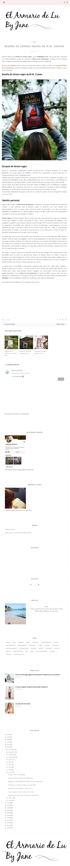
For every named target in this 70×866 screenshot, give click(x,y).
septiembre (11, 757)
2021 (8, 747)
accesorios (55, 645)
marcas (8, 642)
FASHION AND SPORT (18, 651)
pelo (26, 651)
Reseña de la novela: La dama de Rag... (26, 352)
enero (10, 800)
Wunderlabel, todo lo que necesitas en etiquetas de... (24, 795)
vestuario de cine (10, 645)
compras (47, 645)
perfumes (33, 648)
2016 (8, 813)
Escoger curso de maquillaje (16, 774)
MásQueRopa (17, 370)
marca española (22, 645)
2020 (8, 803)
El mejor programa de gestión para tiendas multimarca (31, 687)
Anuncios (56, 648)
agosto (10, 759)
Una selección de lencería (22, 704)
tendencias (35, 642)
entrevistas (48, 648)
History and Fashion (11, 648)
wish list (8, 651)
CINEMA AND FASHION (46, 642)
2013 (8, 820)
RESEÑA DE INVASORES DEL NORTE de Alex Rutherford (25, 781)
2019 (8, 805)
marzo (10, 772)
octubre (10, 754)
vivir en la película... (19, 654)
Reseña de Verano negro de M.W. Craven (20, 788)
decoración (32, 645)
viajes (31, 651)
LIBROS (34, 42)
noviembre (11, 752)
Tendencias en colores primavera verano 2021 (22, 785)
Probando (21, 642)
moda (14, 642)
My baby (40, 645)
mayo (10, 767)
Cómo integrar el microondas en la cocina (21, 792)
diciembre (11, 749)
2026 (8, 734)
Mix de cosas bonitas (41, 651)
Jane (33, 51)
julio (9, 762)
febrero (10, 798)
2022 (8, 744)
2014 (8, 818)
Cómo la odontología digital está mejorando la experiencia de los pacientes (37, 674)
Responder (61, 379)
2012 (8, 823)
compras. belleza (24, 648)
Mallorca (8, 654)
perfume (41, 648)
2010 (8, 828)
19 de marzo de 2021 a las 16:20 (21, 373)
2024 (8, 739)
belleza (56, 642)
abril (9, 769)
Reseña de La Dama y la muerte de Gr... (40, 352)
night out (52, 651)
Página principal (10, 529)
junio (9, 764)
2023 (8, 742)
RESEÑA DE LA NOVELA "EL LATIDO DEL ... (11, 353)
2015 (8, 815)
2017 (8, 810)
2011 (8, 825)
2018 (8, 808)
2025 (8, 737)
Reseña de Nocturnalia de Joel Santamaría (20, 778)
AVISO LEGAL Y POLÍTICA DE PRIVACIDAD (18, 533)
